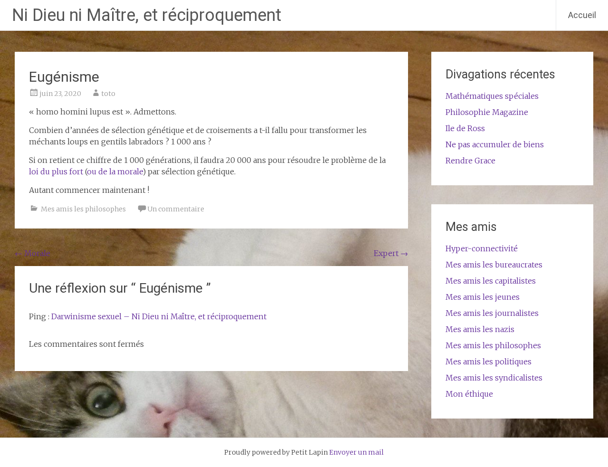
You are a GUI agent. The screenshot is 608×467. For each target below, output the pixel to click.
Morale (32, 253)
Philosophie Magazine (487, 112)
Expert (391, 253)
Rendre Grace (470, 160)
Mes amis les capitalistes (491, 281)
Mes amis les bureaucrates (494, 264)
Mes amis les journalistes (492, 313)
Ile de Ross (465, 128)
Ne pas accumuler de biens (495, 144)
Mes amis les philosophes (83, 209)
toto (108, 93)
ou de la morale (114, 171)
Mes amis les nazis (480, 329)
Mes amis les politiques (489, 361)
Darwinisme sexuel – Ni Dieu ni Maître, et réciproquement (158, 316)
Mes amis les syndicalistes (494, 377)
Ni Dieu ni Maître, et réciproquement (146, 15)
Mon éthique (469, 394)
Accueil (582, 15)
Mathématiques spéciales (492, 96)
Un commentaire (175, 209)
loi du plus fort (56, 171)
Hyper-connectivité (482, 248)
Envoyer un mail (356, 452)
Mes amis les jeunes (483, 297)
